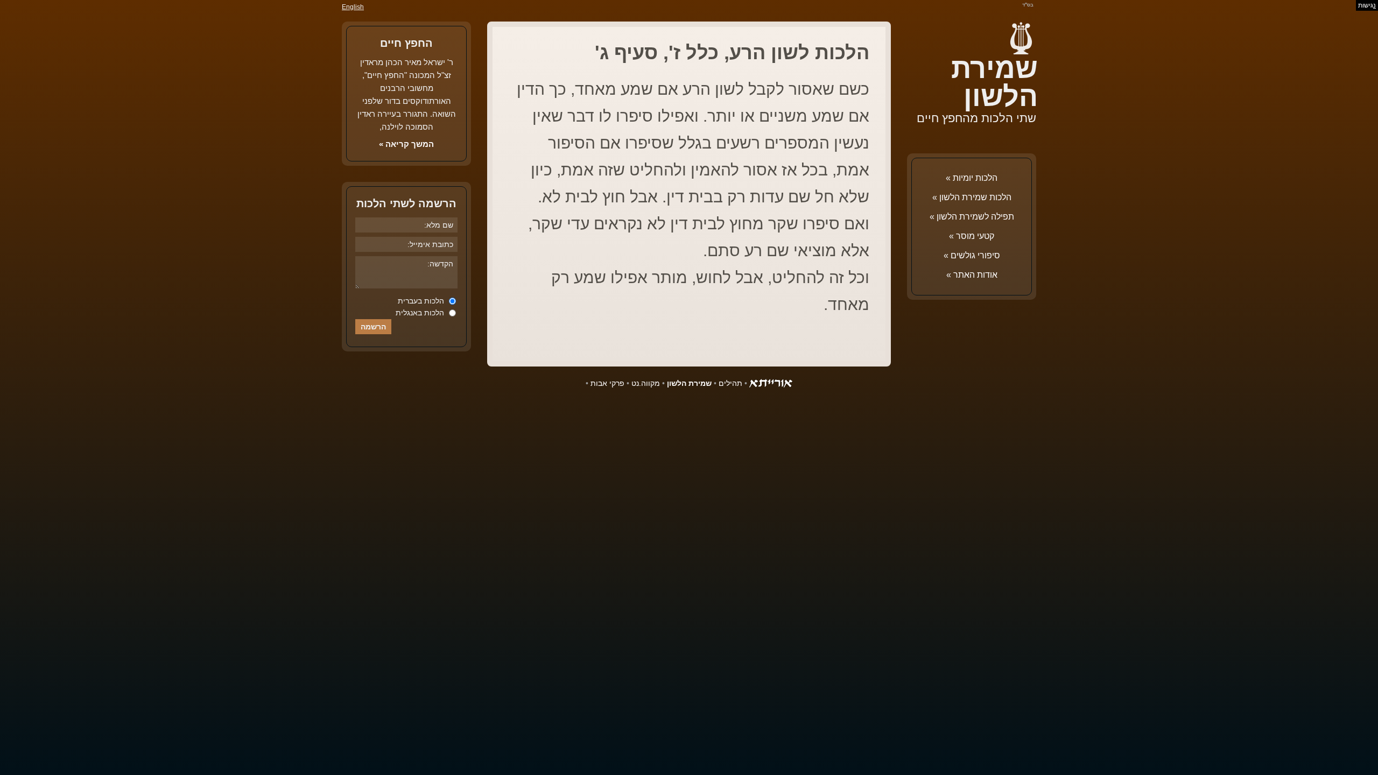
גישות (1367, 5)
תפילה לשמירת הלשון (975, 216)
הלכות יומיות (975, 177)
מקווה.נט (645, 383)
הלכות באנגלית (421, 312)
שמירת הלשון (994, 82)
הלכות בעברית (422, 301)
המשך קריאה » (406, 144)
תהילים (730, 383)
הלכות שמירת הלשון (975, 197)
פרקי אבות (607, 383)
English (353, 7)
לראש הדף (32, 742)
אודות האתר (975, 274)
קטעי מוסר (975, 236)
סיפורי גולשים (975, 255)
